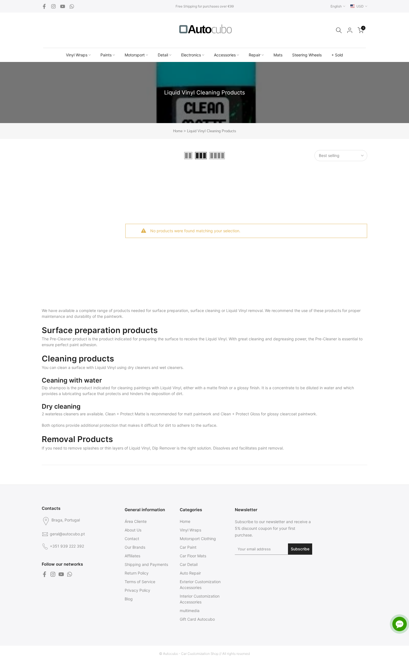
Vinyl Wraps (76, 55)
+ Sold (337, 55)
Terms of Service (140, 581)
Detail (163, 55)
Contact (132, 538)
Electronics (191, 55)
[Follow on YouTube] (62, 6)
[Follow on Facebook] (44, 6)
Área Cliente (136, 521)
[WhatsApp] (71, 6)
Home (178, 131)
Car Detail (189, 564)
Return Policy (137, 573)
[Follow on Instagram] (53, 6)
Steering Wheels (307, 55)
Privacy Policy (137, 590)
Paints (106, 55)
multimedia (189, 610)
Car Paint (188, 547)
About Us (133, 530)
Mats (278, 55)
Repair (254, 55)
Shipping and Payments (146, 564)
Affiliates (132, 555)
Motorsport (135, 55)
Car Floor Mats (193, 555)
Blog (129, 598)
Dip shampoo (54, 387)
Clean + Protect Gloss (240, 413)
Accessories (225, 55)
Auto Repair (190, 573)
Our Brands (135, 547)
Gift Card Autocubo (197, 619)
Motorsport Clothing (198, 538)
